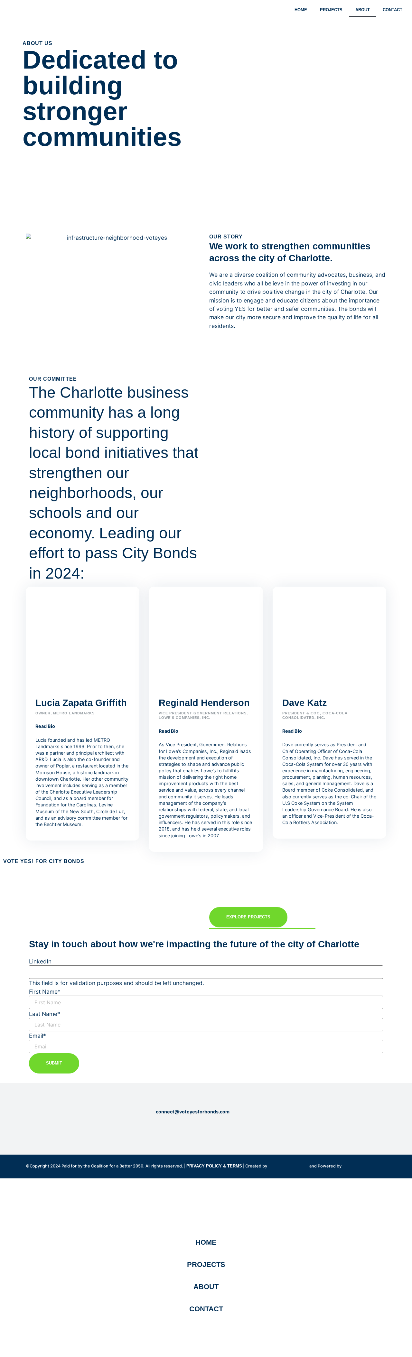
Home (301, 9)
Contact (392, 9)
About (362, 9)
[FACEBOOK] (29, 1129)
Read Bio (45, 726)
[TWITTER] (50, 1129)
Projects (331, 9)
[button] (82, 726)
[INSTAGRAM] (39, 1129)
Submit (54, 1063)
